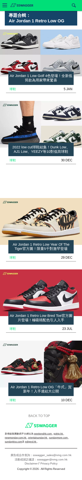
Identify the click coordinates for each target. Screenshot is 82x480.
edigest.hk (31, 441)
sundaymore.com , (59, 437)
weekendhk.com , (43, 433)
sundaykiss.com (13, 441)
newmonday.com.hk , (16, 437)
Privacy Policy (49, 463)
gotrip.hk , (59, 433)
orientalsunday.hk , (38, 437)
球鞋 (13, 89)
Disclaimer (31, 463)
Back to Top (39, 416)
